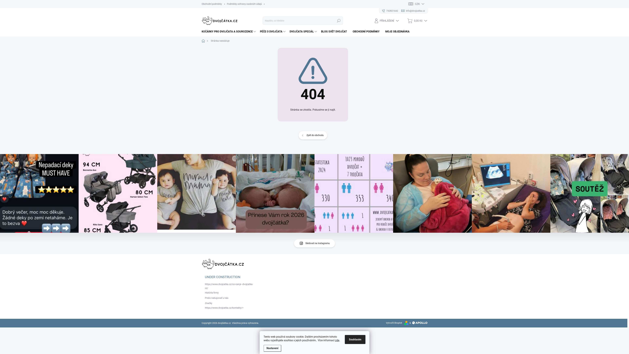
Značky (208, 303)
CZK (417, 4)
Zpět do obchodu (315, 135)
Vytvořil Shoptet (394, 323)
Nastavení (272, 348)
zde (337, 340)
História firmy (212, 292)
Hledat (338, 20)
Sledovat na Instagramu (317, 243)
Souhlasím (355, 339)
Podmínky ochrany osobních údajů (244, 4)
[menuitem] (229, 32)
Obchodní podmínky (212, 4)
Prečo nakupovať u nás (216, 298)
